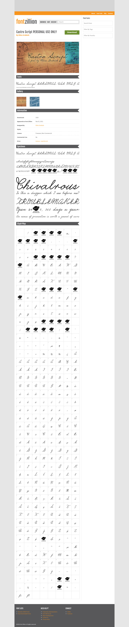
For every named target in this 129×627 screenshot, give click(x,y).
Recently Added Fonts (23, 612)
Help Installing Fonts (48, 616)
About (93, 13)
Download (72, 32)
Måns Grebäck (40, 125)
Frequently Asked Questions (50, 612)
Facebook (69, 614)
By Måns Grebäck (22, 35)
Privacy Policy (46, 619)
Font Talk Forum (47, 614)
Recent (53, 22)
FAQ (105, 13)
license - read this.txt (42, 141)
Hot (48, 22)
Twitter (69, 612)
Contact (110, 13)
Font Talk (99, 13)
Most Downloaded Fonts (24, 614)
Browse (43, 22)
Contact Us (45, 617)
